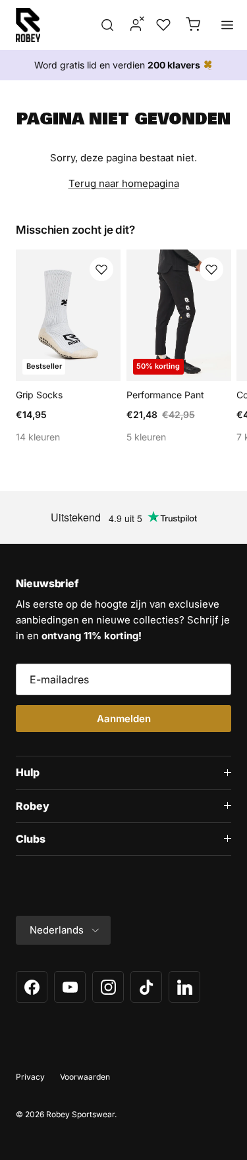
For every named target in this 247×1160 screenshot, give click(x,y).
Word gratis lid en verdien (117, 64)
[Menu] (227, 25)
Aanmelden (124, 718)
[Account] (131, 25)
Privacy (30, 1077)
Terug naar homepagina (124, 183)
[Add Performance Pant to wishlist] (211, 269)
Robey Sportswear (80, 1114)
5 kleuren (146, 436)
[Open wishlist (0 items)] (162, 25)
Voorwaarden (85, 1077)
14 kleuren (38, 436)
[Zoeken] (107, 25)
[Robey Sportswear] (28, 25)
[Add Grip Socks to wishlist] (101, 269)
